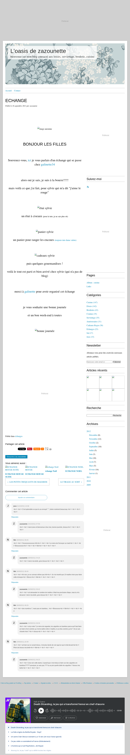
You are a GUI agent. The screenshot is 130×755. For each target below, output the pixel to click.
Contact (17, 90)
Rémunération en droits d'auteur (70, 683)
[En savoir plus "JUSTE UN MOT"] (93, 382)
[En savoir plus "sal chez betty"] (105, 394)
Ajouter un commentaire (26, 497)
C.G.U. (56, 683)
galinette (30, 291)
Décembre (93, 435)
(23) (92, 329)
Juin (90, 454)
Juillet (91, 450)
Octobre (92, 442)
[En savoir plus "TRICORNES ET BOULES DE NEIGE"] (105, 382)
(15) (90, 336)
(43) (92, 310)
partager (57, 718)
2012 (89, 431)
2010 (89, 481)
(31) (94, 321)
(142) (92, 306)
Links (89, 286)
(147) (92, 302)
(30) (95, 325)
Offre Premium (87, 683)
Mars (91, 465)
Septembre (93, 446)
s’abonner (42, 718)
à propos (71, 718)
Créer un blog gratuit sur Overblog (11, 683)
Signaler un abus (46, 683)
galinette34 (48, 164)
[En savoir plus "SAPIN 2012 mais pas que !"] (118, 382)
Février (92, 469)
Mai (90, 458)
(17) (90, 333)
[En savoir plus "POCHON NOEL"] (118, 394)
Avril (91, 461)
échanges (18, 436)
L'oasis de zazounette (38, 51)
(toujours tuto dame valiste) (65, 240)
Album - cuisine (93, 282)
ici (29, 160)
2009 (89, 484)
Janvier (92, 473)
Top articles (27, 683)
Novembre (93, 438)
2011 (89, 477)
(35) (92, 313)
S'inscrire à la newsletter (16, 457)
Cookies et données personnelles (104, 683)
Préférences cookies (123, 683)
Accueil (8, 90)
